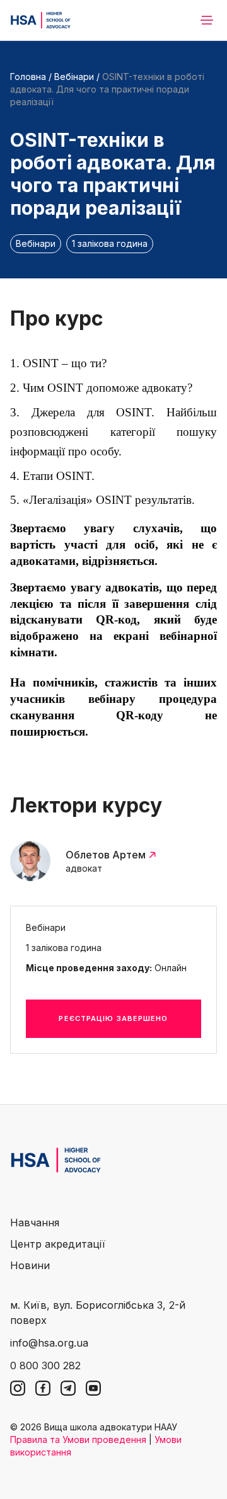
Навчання (34, 1222)
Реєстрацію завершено (113, 1018)
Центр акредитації (57, 1244)
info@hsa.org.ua (49, 1343)
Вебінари (74, 76)
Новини (30, 1265)
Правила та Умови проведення (78, 1439)
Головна (28, 76)
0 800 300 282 (45, 1365)
